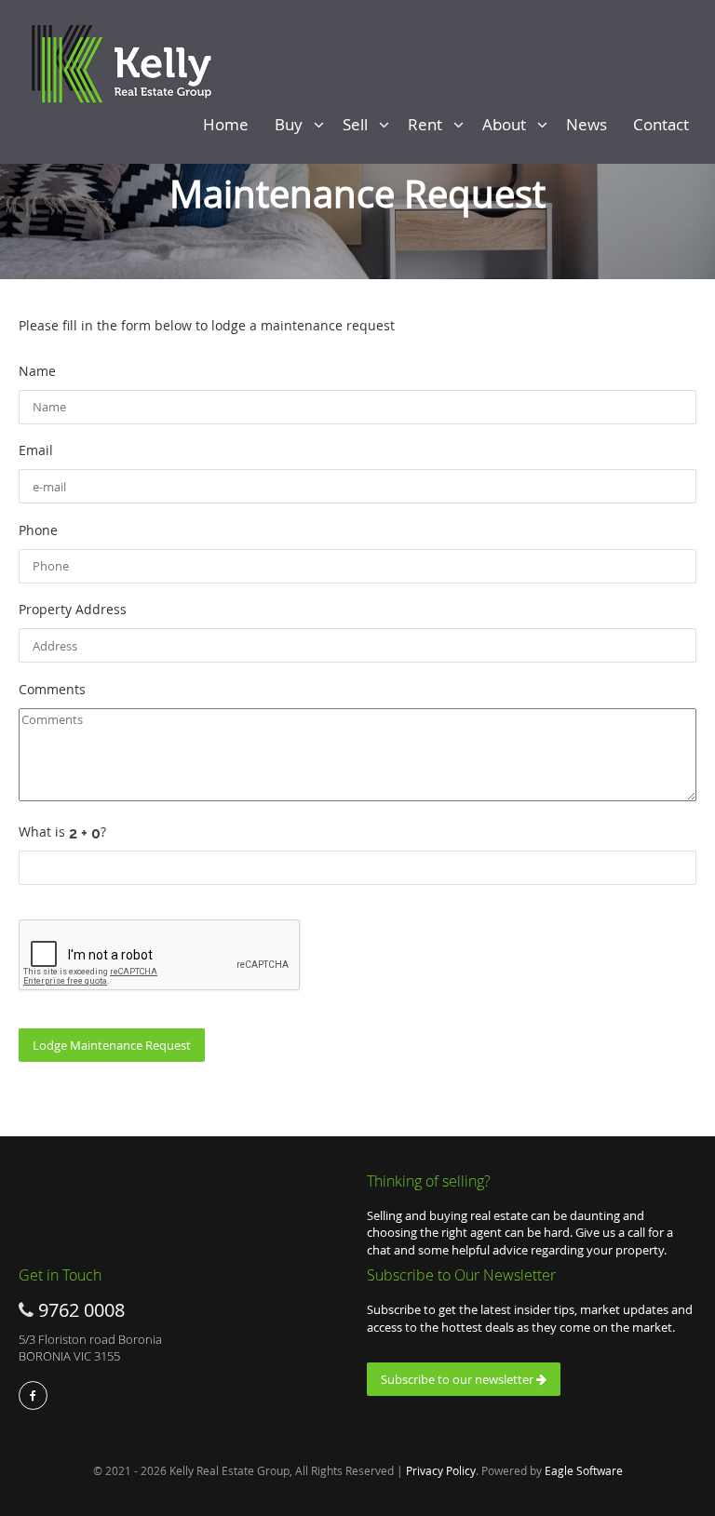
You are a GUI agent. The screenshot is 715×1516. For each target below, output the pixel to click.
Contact (664, 124)
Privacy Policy (441, 1470)
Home (229, 124)
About (509, 124)
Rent (430, 124)
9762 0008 (81, 1309)
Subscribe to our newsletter (458, 1379)
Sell (361, 124)
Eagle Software (584, 1470)
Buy (294, 124)
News (590, 124)
